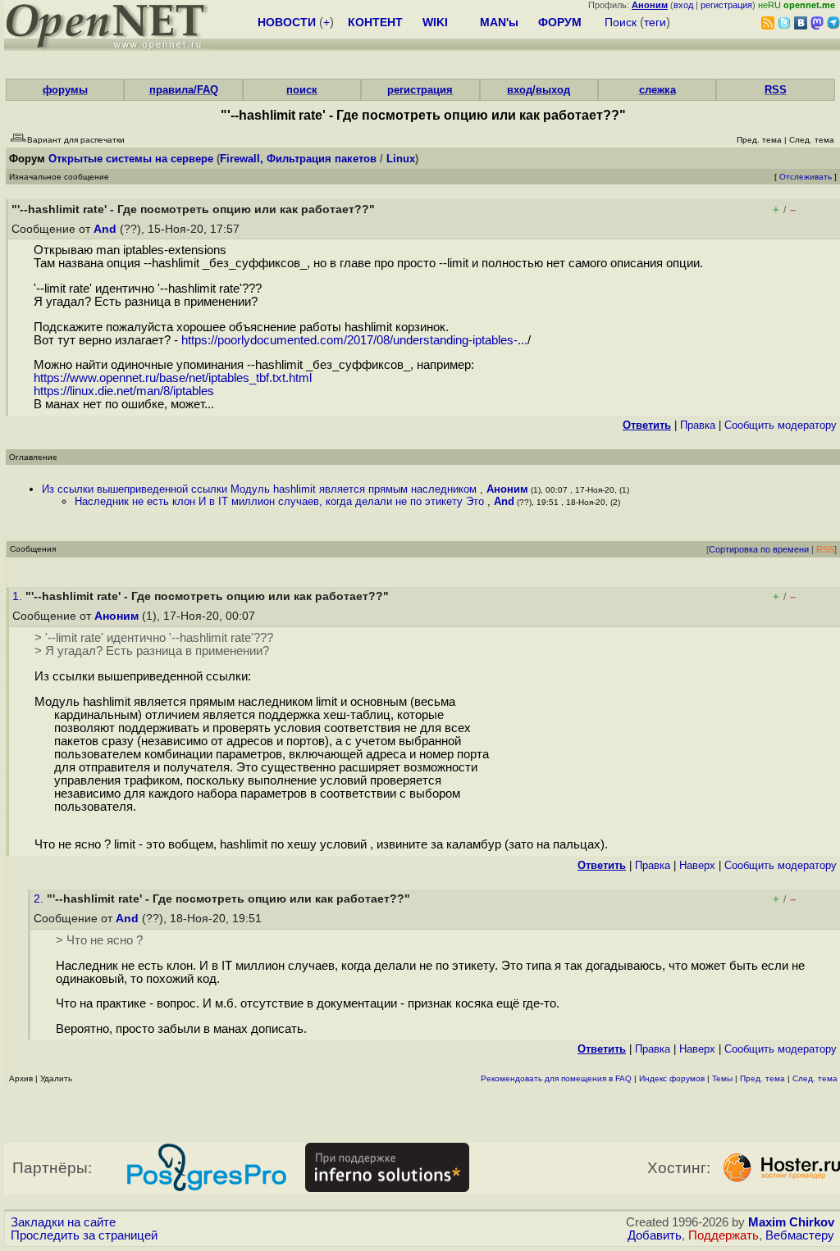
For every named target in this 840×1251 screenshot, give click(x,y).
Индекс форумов (672, 1078)
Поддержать (723, 1235)
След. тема (815, 1078)
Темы (722, 1078)
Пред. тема (762, 1078)
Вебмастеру (799, 1235)
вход (683, 5)
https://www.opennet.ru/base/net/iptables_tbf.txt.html (173, 377)
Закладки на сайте (63, 1222)
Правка (697, 425)
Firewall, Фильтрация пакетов (298, 158)
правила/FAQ (183, 90)
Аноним (507, 489)
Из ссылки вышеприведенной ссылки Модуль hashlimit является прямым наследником (261, 489)
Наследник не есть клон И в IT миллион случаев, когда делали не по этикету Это (281, 501)
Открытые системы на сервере (130, 158)
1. (18, 596)
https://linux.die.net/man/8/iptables (124, 391)
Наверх (697, 865)
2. (40, 899)
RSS (776, 90)
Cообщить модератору (780, 425)
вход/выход (538, 90)
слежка (657, 90)
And (105, 229)
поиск (301, 90)
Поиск (621, 22)
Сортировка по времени (759, 549)
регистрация (726, 5)
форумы (65, 90)
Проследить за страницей (84, 1235)
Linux (400, 158)
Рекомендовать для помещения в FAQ (556, 1078)
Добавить (655, 1235)
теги (655, 22)
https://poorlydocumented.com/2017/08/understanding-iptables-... (354, 340)
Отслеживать (805, 176)
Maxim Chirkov (791, 1222)
